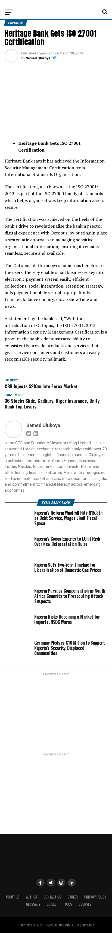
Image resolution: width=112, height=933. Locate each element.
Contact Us (52, 897)
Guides (52, 904)
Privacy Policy (95, 897)
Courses (85, 904)
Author (31, 897)
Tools (67, 904)
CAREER (73, 897)
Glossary (33, 904)
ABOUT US (13, 897)
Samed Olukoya (38, 58)
